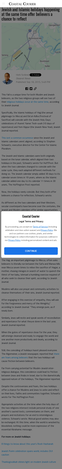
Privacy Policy (47, 230)
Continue (31, 251)
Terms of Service (40, 226)
